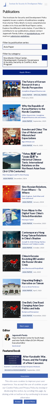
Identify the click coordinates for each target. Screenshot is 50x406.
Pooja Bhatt (39, 268)
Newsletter (25, 376)
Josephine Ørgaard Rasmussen (34, 91)
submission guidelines (19, 36)
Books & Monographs (15, 370)
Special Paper (40, 95)
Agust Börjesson (28, 142)
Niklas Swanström (28, 115)
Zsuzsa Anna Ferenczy (30, 287)
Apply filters (25, 72)
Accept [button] (18, 402)
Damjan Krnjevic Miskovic (30, 367)
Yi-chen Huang (23, 175)
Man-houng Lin (8, 175)
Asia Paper (27, 95)
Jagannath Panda (19, 335)
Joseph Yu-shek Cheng (30, 242)
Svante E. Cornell (10, 367)
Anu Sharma (26, 268)
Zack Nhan (37, 196)
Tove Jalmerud (27, 198)
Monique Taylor (28, 220)
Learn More (30, 402)
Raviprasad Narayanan (30, 312)
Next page (24, 326)
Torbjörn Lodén (38, 244)
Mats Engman (27, 196)
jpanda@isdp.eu (33, 33)
